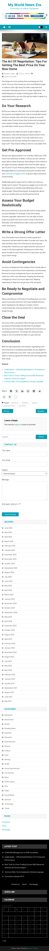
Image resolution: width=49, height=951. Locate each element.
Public (7, 791)
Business (25, 403)
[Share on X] (16, 391)
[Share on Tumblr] (4, 397)
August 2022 (9, 657)
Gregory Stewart (24, 74)
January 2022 (10, 679)
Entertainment (10, 742)
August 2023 (9, 635)
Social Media (9, 795)
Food (6, 755)
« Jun (4, 941)
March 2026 (9, 541)
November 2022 (11, 652)
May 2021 (8, 701)
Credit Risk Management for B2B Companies (21, 853)
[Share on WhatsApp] (28, 391)
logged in (17, 425)
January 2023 (10, 648)
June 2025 (8, 581)
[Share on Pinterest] (34, 391)
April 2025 (8, 590)
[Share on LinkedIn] (22, 391)
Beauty (7, 724)
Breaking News (10, 728)
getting (34, 403)
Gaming (7, 759)
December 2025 (11, 555)
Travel (7, 808)
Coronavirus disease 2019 (14, 876)
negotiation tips (9, 406)
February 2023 (10, 643)
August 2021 (9, 692)
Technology (9, 804)
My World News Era (24, 5)
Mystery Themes (32, 948)
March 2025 (9, 595)
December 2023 (11, 626)
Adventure (8, 715)
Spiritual (8, 799)
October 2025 (10, 564)
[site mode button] (40, 27)
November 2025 (11, 559)
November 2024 (11, 603)
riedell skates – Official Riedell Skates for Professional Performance (25, 858)
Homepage (6, 830)
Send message (10, 514)
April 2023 (8, 639)
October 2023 (10, 630)
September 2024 (11, 612)
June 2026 (8, 528)
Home (4, 826)
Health (7, 764)
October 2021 (10, 683)
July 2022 (8, 661)
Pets (6, 786)
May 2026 (8, 532)
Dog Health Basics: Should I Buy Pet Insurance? (42, 411)
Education (8, 737)
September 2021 (11, 688)
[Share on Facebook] (11, 391)
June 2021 (8, 697)
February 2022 (10, 675)
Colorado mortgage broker (15, 174)
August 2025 (9, 572)
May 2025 (8, 586)
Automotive (9, 720)
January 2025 (10, 599)
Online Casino (10, 782)
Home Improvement (12, 768)
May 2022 (8, 666)
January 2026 (10, 550)
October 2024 (10, 608)
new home (22, 406)
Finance (7, 751)
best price (14, 403)
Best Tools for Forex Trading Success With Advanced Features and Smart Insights (24, 866)
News (7, 777)
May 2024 (8, 617)
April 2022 (8, 670)
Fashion (7, 746)
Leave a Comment (10, 77)
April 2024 (8, 621)
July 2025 (8, 577)
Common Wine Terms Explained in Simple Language (23, 382)
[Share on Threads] (10, 397)
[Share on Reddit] (39, 391)
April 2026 (8, 537)
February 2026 (10, 546)
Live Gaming (9, 773)
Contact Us (6, 822)
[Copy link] (15, 397)
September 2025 (11, 568)
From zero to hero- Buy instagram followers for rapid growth (9, 411)
